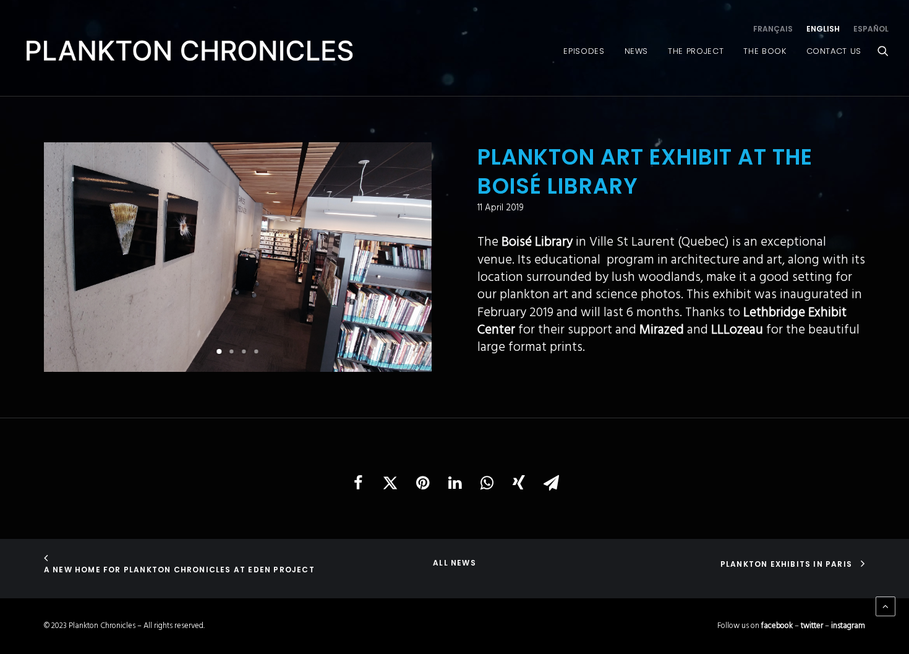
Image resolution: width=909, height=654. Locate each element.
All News (454, 562)
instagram (848, 625)
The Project (695, 51)
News (637, 51)
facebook (777, 625)
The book (764, 51)
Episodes (583, 51)
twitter (812, 625)
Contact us (834, 51)
